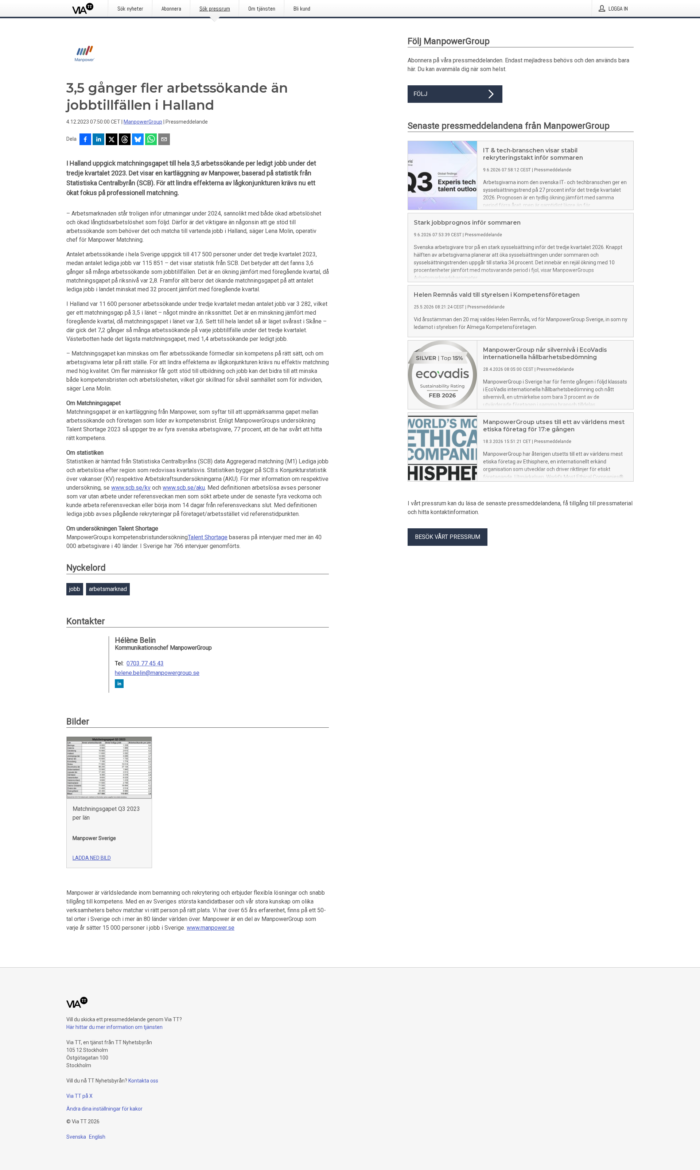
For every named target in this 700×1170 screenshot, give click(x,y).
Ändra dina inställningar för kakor (104, 1109)
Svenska (76, 1137)
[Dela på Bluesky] (138, 140)
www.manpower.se (210, 927)
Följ (420, 93)
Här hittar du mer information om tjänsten (114, 1027)
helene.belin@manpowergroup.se (157, 673)
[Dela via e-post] (164, 140)
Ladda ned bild (92, 858)
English (97, 1137)
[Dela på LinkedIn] (98, 140)
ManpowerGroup (143, 122)
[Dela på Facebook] (85, 140)
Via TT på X (79, 1096)
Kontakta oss (143, 1081)
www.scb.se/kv (131, 487)
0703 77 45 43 (145, 663)
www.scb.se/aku (184, 487)
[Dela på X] (111, 140)
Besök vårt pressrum (447, 536)
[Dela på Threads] (125, 140)
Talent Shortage (208, 537)
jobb (74, 589)
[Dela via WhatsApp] (151, 140)
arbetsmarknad (108, 589)
